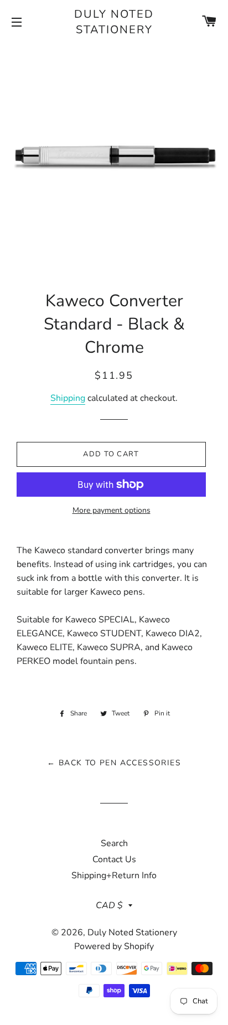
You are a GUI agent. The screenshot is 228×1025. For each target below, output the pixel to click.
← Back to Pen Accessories (114, 763)
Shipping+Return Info (114, 875)
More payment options (111, 510)
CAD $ (109, 905)
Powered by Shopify (114, 946)
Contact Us (114, 859)
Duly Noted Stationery (114, 22)
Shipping (67, 398)
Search (114, 843)
